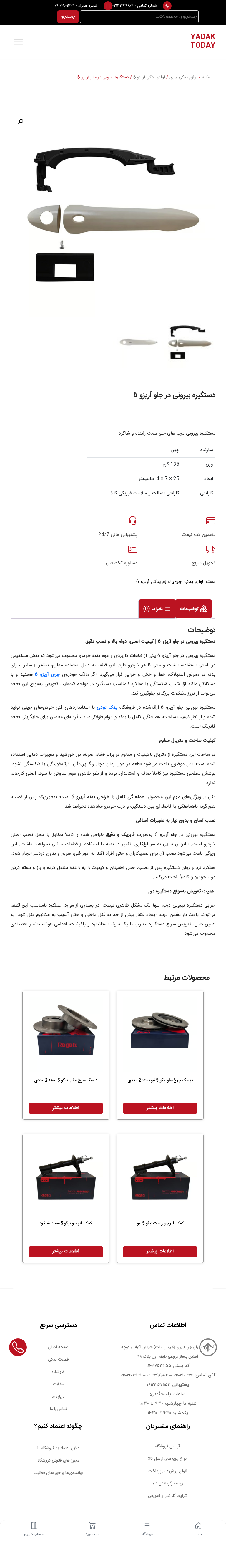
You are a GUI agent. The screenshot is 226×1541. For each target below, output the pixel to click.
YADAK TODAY (202, 42)
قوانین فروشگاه (167, 1446)
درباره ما (58, 1396)
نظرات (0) (153, 609)
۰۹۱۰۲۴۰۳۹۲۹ (130, 1375)
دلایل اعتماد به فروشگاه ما (58, 1448)
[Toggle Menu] (18, 41)
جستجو (68, 17)
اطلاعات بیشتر (160, 1108)
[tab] (193, 609)
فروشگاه (58, 1372)
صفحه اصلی (58, 1347)
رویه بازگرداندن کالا (167, 1483)
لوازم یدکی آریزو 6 (149, 77)
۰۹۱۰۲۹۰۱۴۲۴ (65, 5)
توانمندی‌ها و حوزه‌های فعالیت (58, 1473)
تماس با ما (58, 1409)
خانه (206, 77)
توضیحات (190, 609)
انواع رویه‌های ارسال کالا (168, 1458)
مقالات (58, 1384)
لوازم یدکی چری (183, 77)
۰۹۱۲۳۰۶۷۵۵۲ (158, 1384)
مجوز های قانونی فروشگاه (58, 1460)
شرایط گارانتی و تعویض (167, 1495)
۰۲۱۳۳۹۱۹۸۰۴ (123, 5)
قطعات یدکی (58, 1359)
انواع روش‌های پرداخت (167, 1471)
